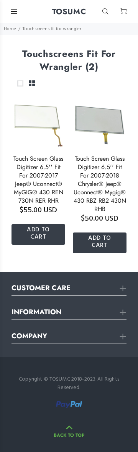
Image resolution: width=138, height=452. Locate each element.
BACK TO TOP (69, 435)
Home (10, 29)
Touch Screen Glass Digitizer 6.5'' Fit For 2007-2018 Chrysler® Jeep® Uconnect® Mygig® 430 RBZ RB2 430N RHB (100, 183)
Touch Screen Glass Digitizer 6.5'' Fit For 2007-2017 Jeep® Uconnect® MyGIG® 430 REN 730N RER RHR (38, 179)
